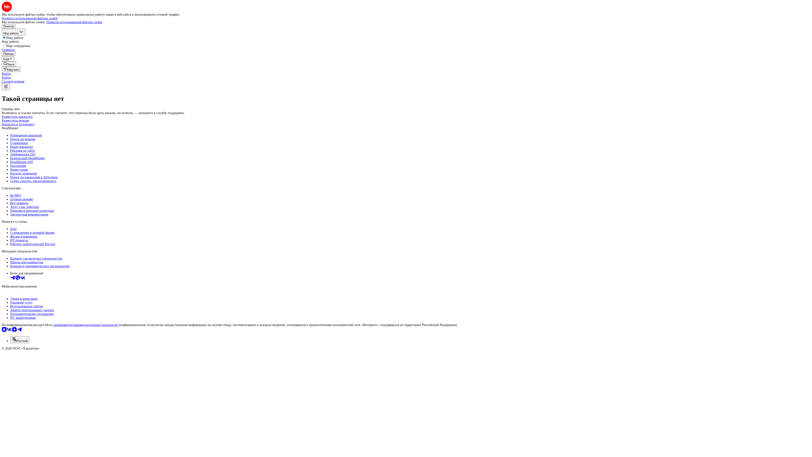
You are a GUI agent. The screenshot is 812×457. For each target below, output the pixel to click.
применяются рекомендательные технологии (85, 325)
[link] (9, 64)
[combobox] (19, 339)
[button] (6, 74)
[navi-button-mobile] (6, 86)
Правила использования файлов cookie (74, 22)
